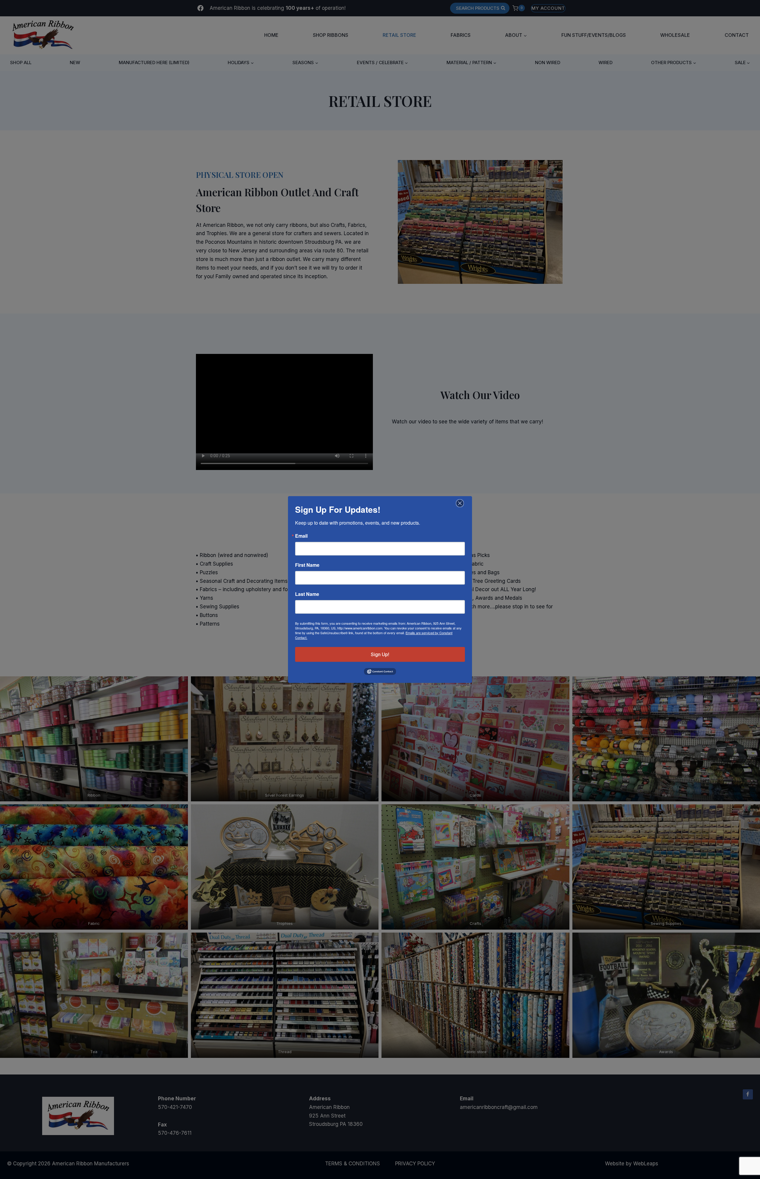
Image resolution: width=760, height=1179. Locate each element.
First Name (307, 565)
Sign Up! (380, 654)
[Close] (459, 503)
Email (301, 536)
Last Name (307, 594)
